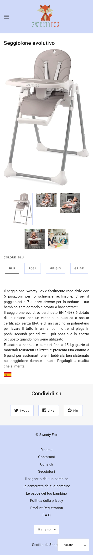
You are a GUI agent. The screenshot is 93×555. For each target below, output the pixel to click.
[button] (73, 545)
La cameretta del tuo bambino (46, 486)
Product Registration (46, 508)
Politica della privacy (46, 500)
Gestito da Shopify (46, 545)
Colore (10, 257)
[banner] (46, 16)
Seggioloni (46, 471)
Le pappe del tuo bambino (46, 493)
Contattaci (46, 457)
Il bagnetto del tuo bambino (46, 479)
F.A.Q (46, 515)
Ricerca (46, 450)
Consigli (46, 464)
